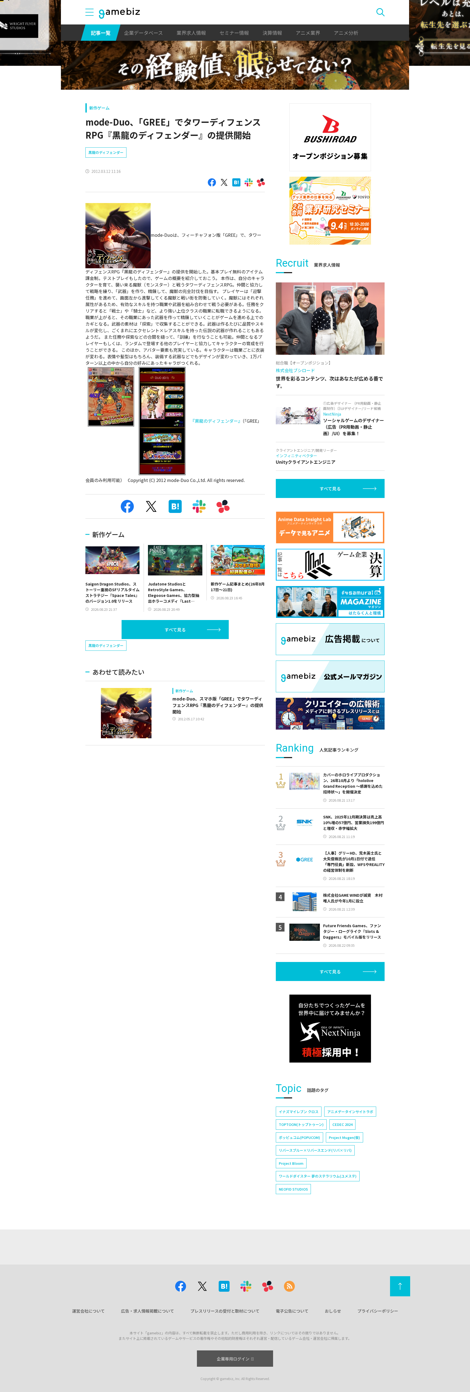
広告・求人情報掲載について (147, 1311)
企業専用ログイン (233, 1359)
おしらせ (333, 1311)
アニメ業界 (308, 32)
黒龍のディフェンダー (105, 152)
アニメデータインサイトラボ (350, 1111)
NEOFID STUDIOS (293, 1189)
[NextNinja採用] (330, 1029)
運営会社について (88, 1311)
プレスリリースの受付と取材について (224, 1311)
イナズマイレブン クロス (299, 1111)
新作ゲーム (99, 108)
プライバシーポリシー (377, 1311)
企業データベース (143, 32)
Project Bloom (291, 1163)
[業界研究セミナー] (330, 211)
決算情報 (272, 32)
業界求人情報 (191, 32)
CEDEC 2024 (342, 1124)
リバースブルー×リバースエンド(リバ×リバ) (315, 1150)
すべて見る (175, 629)
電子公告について (292, 1311)
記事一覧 (100, 32)
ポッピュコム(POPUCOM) (299, 1137)
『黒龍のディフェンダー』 (216, 420)
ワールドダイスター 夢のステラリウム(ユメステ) (318, 1176)
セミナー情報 (234, 32)
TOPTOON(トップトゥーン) (301, 1124)
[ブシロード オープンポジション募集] (330, 137)
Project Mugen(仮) (344, 1137)
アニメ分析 (346, 32)
